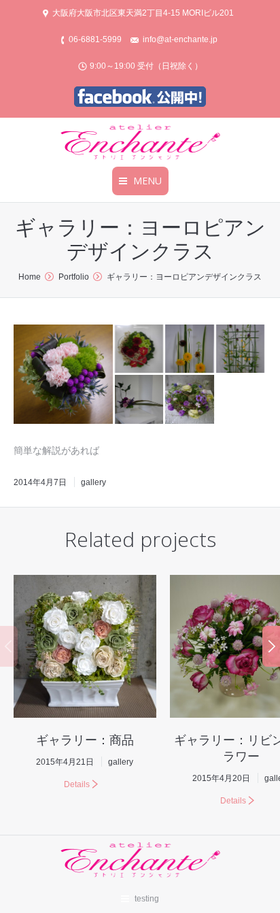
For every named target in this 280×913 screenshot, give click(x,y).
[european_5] (140, 400)
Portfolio (73, 277)
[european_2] (64, 374)
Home (29, 277)
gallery (93, 482)
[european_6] (190, 400)
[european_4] (241, 350)
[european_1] (140, 350)
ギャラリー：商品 (85, 739)
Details (77, 784)
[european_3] (190, 350)
